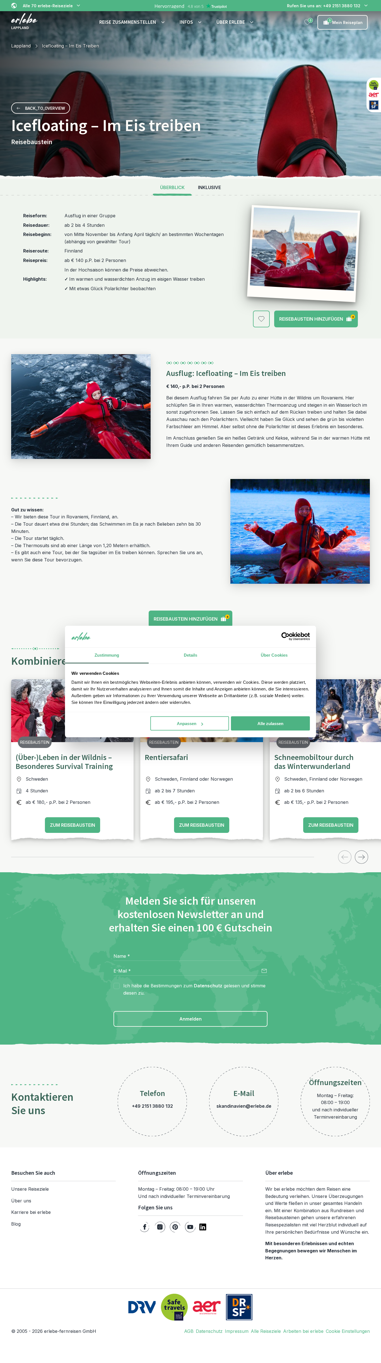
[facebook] (144, 1227)
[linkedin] (203, 1227)
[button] (132, 22)
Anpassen (186, 723)
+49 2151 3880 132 (152, 1106)
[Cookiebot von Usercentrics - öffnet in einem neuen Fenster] (285, 636)
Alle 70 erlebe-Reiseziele (48, 5)
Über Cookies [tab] (274, 654)
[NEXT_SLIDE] (361, 857)
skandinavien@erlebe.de (243, 1106)
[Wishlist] (307, 22)
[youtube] (190, 1227)
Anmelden (190, 1019)
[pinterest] (175, 1227)
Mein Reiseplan (346, 22)
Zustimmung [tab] (107, 654)
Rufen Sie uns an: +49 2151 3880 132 (323, 5)
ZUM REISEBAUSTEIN (72, 825)
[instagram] (160, 1227)
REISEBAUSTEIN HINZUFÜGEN (316, 318)
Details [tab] (190, 654)
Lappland (21, 46)
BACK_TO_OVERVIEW (45, 108)
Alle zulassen (270, 723)
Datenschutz (208, 985)
